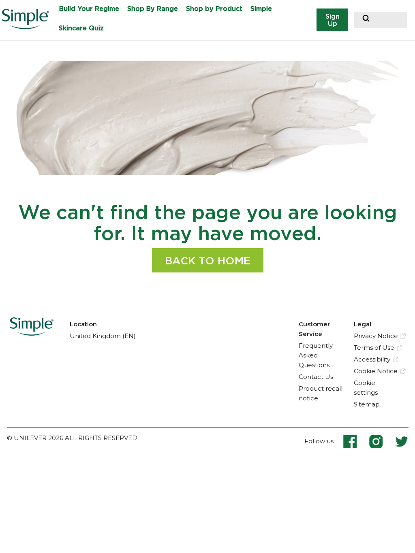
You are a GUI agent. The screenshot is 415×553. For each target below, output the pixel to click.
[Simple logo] (28, 26)
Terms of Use (374, 347)
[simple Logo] (31, 333)
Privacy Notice (376, 336)
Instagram (382, 441)
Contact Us (316, 377)
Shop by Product (214, 8)
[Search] (366, 19)
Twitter (402, 441)
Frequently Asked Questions (316, 355)
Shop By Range (152, 8)
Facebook (356, 441)
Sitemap (367, 404)
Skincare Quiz (81, 28)
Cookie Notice (376, 371)
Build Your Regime (89, 8)
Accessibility (372, 359)
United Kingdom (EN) (103, 336)
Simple (261, 8)
